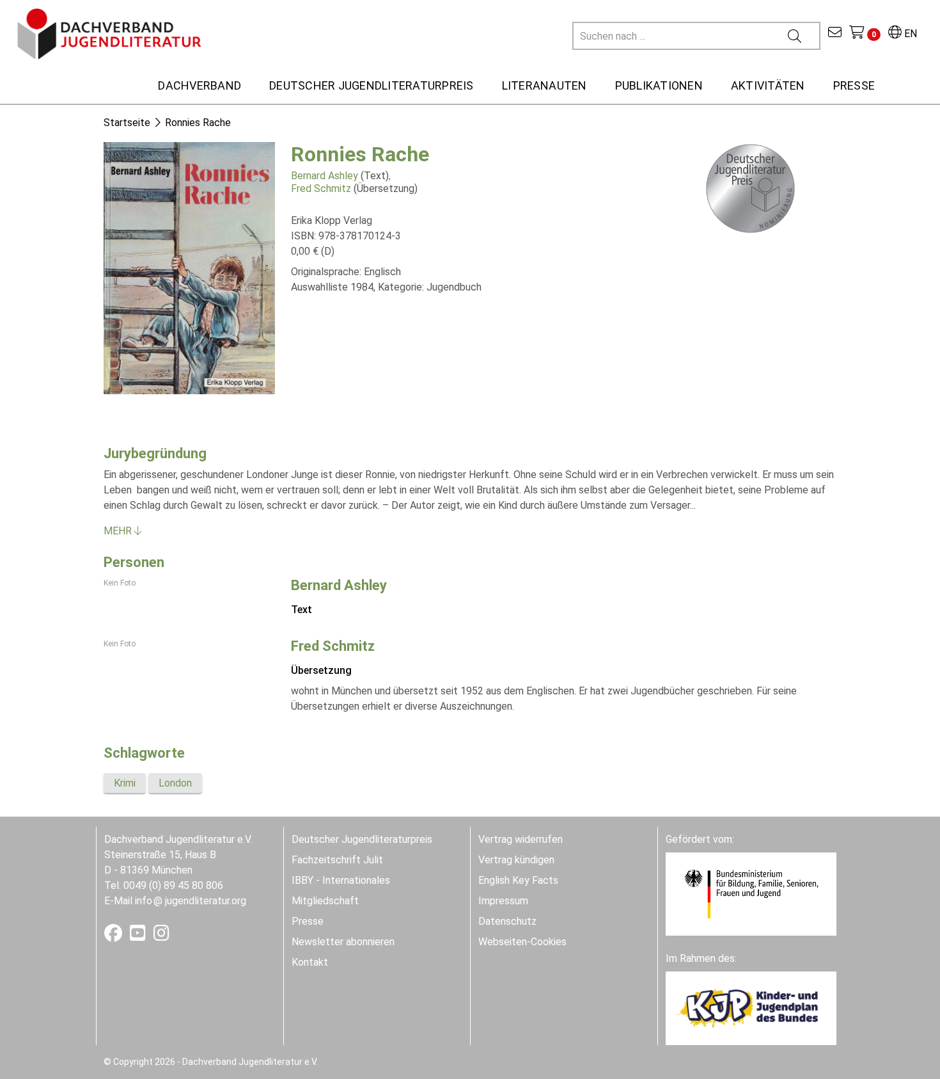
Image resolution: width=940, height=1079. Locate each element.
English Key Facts (518, 880)
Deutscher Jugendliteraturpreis (362, 839)
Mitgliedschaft (325, 901)
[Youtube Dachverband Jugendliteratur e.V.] (139, 936)
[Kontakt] (835, 34)
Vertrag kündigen (516, 860)
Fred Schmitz (321, 188)
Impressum (503, 901)
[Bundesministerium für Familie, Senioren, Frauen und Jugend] (751, 893)
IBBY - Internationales (341, 880)
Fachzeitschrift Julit (337, 860)
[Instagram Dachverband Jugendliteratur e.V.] (161, 936)
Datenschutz (507, 921)
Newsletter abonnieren (343, 942)
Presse (308, 921)
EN (909, 34)
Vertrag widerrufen (520, 839)
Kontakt (310, 962)
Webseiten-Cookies (522, 942)
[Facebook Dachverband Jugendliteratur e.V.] (114, 936)
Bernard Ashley (324, 176)
